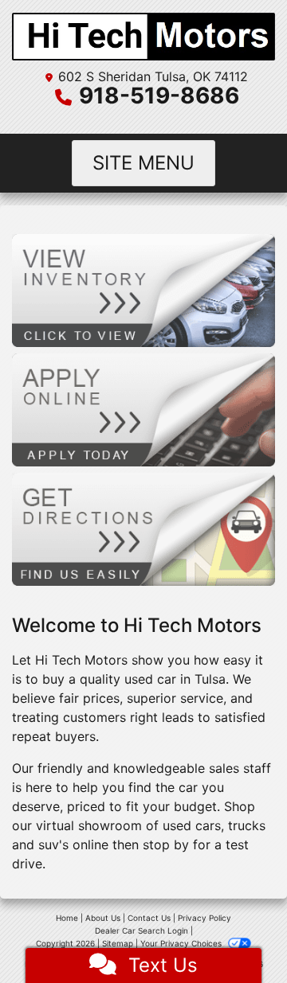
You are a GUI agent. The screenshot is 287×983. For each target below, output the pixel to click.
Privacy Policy (204, 918)
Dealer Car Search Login (141, 930)
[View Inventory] (143, 289)
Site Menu (143, 162)
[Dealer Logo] (143, 36)
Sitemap (117, 943)
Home (67, 918)
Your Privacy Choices (182, 943)
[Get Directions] (143, 528)
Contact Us (149, 918)
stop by (166, 844)
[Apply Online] (143, 408)
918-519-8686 (159, 95)
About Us (102, 918)
